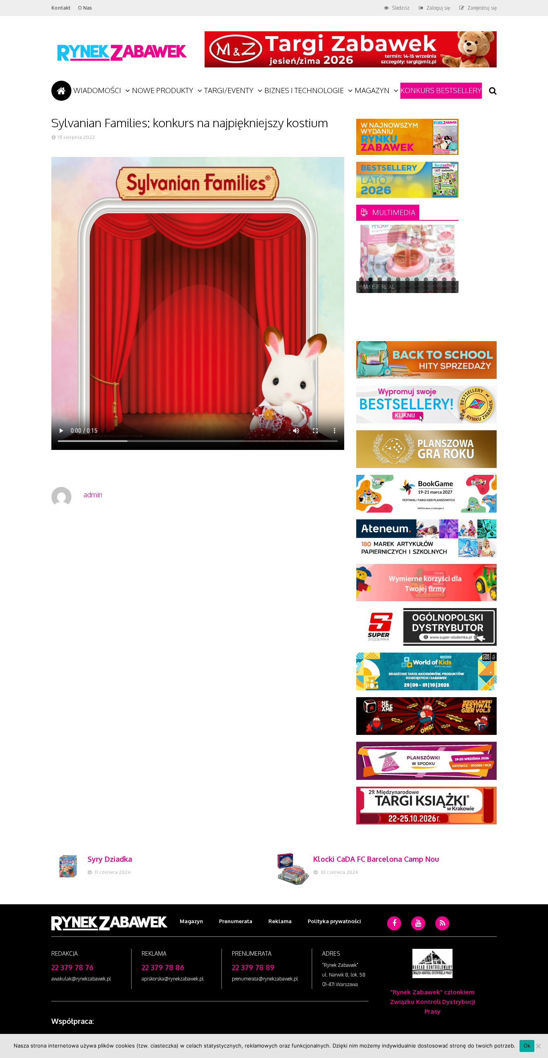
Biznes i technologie (304, 90)
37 (389, 293)
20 (435, 284)
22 (453, 284)
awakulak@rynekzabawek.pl (81, 979)
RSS (442, 935)
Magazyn (372, 90)
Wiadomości (97, 90)
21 (444, 284)
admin (92, 494)
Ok (527, 1045)
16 (398, 284)
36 (380, 293)
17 (407, 284)
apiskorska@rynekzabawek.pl (173, 979)
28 (407, 288)
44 (453, 293)
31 (435, 288)
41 (426, 293)
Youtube (418, 935)
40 (416, 293)
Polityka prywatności (334, 921)
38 (398, 293)
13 (370, 284)
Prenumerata (235, 921)
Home (61, 91)
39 (407, 293)
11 (453, 279)
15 (389, 284)
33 (453, 288)
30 (426, 288)
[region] (407, 259)
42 (435, 293)
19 (426, 284)
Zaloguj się (438, 8)
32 (444, 288)
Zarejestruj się (482, 8)
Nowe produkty (162, 90)
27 (398, 288)
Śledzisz (401, 8)
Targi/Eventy (229, 90)
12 (361, 284)
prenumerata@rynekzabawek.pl (265, 979)
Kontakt (61, 8)
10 (444, 279)
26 (389, 288)
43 (444, 293)
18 (416, 284)
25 (380, 288)
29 (416, 288)
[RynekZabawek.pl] (121, 65)
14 (380, 284)
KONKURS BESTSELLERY (441, 90)
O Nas (85, 8)
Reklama (280, 921)
